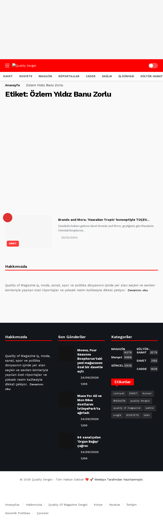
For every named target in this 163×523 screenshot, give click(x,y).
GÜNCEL (121, 365)
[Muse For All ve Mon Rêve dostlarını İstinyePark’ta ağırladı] (66, 399)
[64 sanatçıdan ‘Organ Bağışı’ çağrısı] (66, 441)
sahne (150, 408)
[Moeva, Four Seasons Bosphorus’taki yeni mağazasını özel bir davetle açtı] (66, 353)
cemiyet (118, 393)
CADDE (147, 369)
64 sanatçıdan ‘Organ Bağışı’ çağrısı (89, 441)
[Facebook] (9, 301)
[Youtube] (29, 301)
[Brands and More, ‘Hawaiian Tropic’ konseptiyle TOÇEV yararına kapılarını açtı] (28, 231)
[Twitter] (19, 301)
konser (147, 393)
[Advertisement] (81, 29)
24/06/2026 (90, 377)
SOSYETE (132, 415)
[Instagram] (40, 301)
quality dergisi (140, 400)
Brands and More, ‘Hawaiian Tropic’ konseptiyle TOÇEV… (103, 220)
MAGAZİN (121, 349)
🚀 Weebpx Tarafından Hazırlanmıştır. (116, 479)
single (117, 415)
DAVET (13, 243)
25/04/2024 (69, 237)
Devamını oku (138, 290)
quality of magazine (127, 408)
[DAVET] (7, 217)
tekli (147, 415)
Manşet (121, 357)
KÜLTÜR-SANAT (147, 350)
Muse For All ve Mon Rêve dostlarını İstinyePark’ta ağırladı (89, 404)
